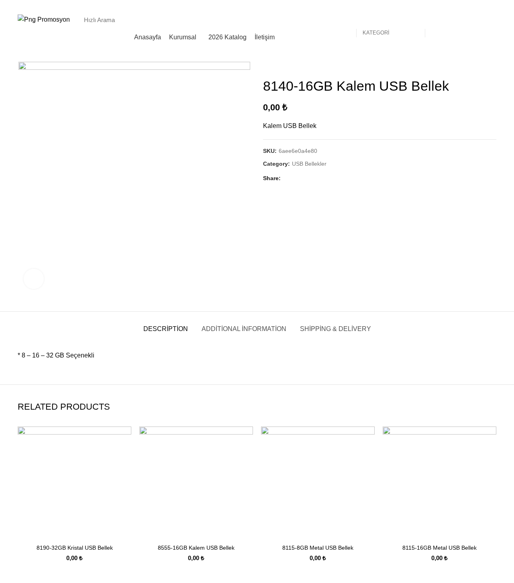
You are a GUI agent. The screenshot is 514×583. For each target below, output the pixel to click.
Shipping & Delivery (335, 328)
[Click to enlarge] (34, 279)
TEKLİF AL (478, 19)
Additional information (244, 328)
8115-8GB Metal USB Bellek (317, 547)
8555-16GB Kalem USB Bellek (196, 547)
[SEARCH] (435, 19)
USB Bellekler (309, 163)
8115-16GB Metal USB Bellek (439, 547)
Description (165, 328)
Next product (492, 66)
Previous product (476, 66)
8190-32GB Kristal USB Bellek (75, 547)
